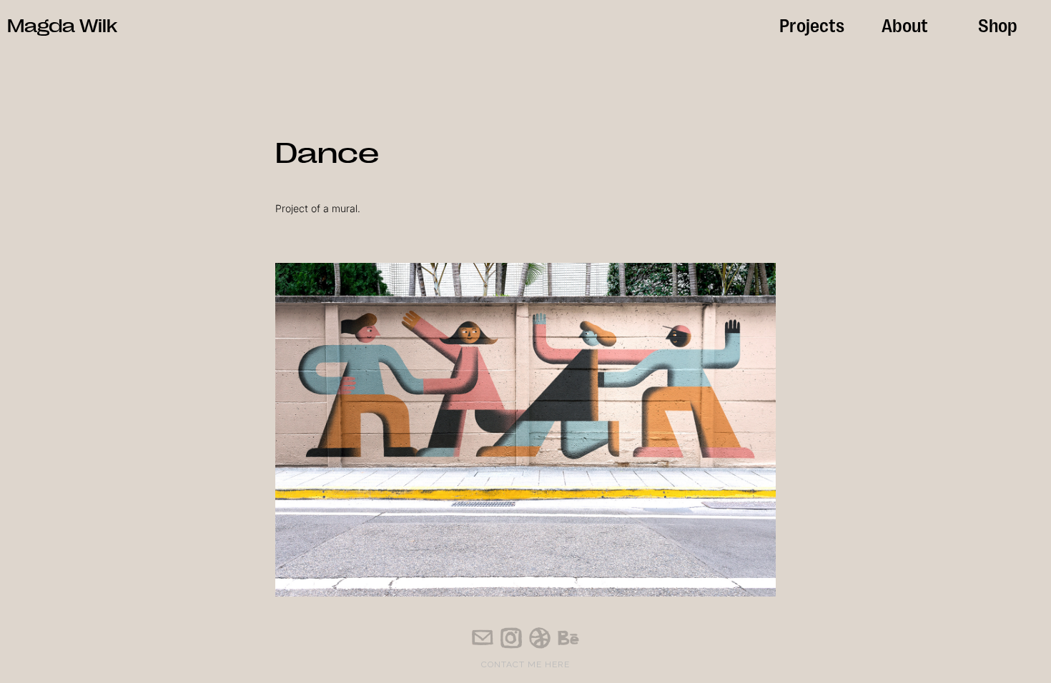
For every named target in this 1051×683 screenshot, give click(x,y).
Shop (997, 24)
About (905, 24)
